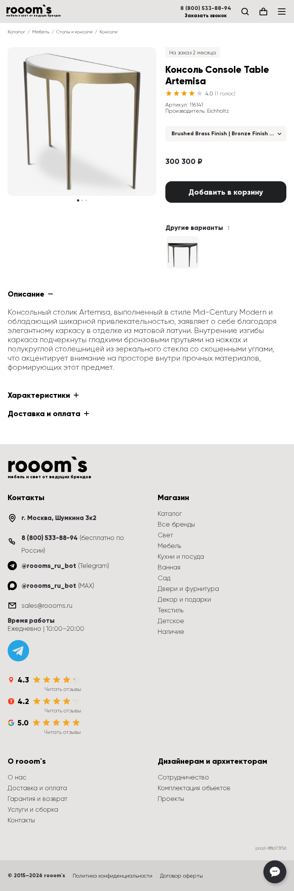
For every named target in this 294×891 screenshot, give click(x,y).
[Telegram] (18, 650)
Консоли (109, 31)
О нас (17, 777)
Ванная (169, 567)
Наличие (171, 631)
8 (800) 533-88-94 (205, 8)
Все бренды (176, 524)
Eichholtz (218, 111)
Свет (165, 535)
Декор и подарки (184, 599)
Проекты (171, 798)
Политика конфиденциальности (112, 876)
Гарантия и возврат (37, 798)
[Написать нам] (274, 871)
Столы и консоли (74, 31)
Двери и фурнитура (188, 588)
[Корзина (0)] (263, 11)
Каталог (16, 31)
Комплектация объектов (194, 788)
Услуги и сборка (33, 809)
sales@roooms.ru (46, 605)
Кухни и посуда (181, 556)
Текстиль (170, 610)
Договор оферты (181, 876)
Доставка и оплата (37, 788)
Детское (171, 621)
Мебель (40, 31)
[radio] (168, 93)
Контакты (21, 820)
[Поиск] (245, 11)
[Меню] (281, 11)
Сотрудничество (183, 777)
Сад (164, 578)
